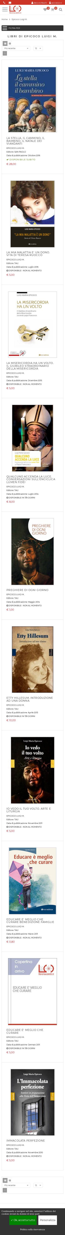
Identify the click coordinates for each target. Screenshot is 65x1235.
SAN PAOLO (20, 152)
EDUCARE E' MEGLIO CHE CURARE (24, 1031)
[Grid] (9, 43)
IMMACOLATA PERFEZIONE (25, 1140)
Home (5, 19)
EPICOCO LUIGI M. (15, 148)
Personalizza (47, 1220)
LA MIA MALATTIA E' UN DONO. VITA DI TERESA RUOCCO (28, 254)
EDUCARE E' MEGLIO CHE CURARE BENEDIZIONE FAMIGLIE (30, 921)
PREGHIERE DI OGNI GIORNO (27, 590)
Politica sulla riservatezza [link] (32, 1229)
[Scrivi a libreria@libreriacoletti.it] (9, 2)
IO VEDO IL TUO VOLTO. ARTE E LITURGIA (28, 810)
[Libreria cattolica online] (15, 10)
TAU (16, 263)
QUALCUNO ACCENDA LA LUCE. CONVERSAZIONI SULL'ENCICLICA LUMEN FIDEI (30, 479)
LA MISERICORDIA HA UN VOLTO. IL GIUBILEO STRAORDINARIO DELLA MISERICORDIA (29, 366)
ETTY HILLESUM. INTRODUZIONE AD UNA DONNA (29, 699)
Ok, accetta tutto (24, 1220)
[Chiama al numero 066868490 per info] (4, 2)
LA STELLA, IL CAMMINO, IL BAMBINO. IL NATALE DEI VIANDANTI (25, 141)
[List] (5, 43)
